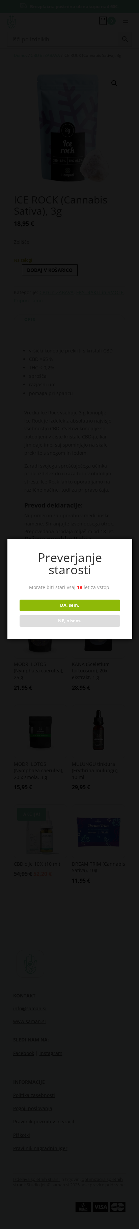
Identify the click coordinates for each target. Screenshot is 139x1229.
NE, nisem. (69, 621)
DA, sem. (69, 605)
